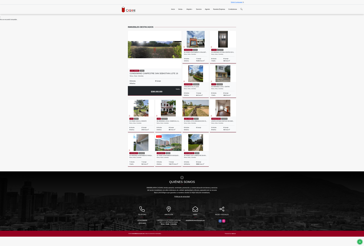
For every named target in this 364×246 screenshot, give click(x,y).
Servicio (199, 9)
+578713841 (142, 223)
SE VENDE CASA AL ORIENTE (138, 121)
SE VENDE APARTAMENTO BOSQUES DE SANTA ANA (168, 155)
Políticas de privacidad (182, 196)
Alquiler (189, 9)
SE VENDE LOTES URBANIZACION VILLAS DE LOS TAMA (195, 121)
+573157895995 (142, 220)
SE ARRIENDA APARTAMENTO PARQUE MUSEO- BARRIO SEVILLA (141, 155)
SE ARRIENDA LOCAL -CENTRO (220, 86)
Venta (180, 9)
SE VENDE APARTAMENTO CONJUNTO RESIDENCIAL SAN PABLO (195, 52)
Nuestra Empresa (219, 9)
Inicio (173, 9)
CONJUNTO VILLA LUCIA (191, 86)
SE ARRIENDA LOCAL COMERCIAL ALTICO (168, 121)
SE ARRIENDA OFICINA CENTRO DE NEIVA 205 (223, 52)
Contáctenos (232, 9)
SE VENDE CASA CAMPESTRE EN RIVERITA (195, 155)
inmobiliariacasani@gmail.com (195, 220)
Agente (207, 9)
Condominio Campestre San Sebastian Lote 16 (154, 73)
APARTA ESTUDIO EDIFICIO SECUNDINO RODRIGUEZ (223, 121)
